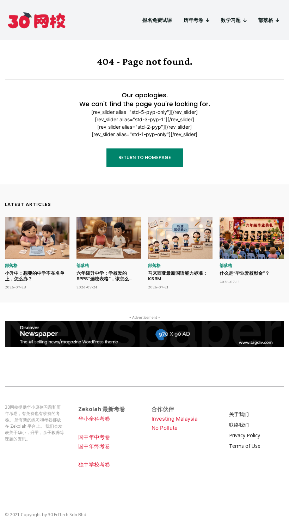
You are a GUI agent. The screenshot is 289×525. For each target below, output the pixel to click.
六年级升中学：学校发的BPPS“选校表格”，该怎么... (104, 276)
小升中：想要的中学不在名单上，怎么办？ (34, 276)
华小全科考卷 (94, 418)
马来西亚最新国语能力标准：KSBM (178, 276)
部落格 (11, 265)
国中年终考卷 (94, 446)
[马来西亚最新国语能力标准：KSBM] (180, 238)
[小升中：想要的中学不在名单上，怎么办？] (37, 238)
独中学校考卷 (94, 464)
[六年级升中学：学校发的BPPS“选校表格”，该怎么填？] (108, 238)
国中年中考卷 (94, 437)
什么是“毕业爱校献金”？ (245, 273)
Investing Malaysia (174, 418)
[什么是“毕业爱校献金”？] (252, 238)
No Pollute (165, 428)
